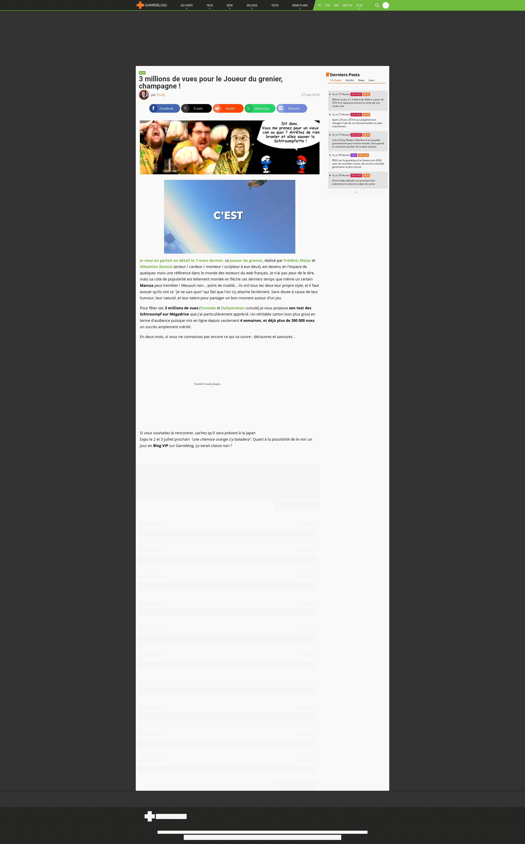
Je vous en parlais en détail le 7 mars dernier (181, 260)
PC (319, 5)
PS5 (327, 5)
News (361, 80)
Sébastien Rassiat (156, 266)
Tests (274, 5)
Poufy (161, 95)
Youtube (208, 307)
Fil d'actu (335, 80)
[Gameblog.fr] (152, 5)
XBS (336, 5)
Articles (350, 80)
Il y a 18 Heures (358, 161)
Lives (371, 80)
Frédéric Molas (297, 260)
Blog (142, 73)
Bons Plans (300, 5)
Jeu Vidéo (186, 5)
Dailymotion (232, 307)
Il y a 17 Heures (358, 100)
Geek (230, 5)
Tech (210, 5)
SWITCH (347, 5)
